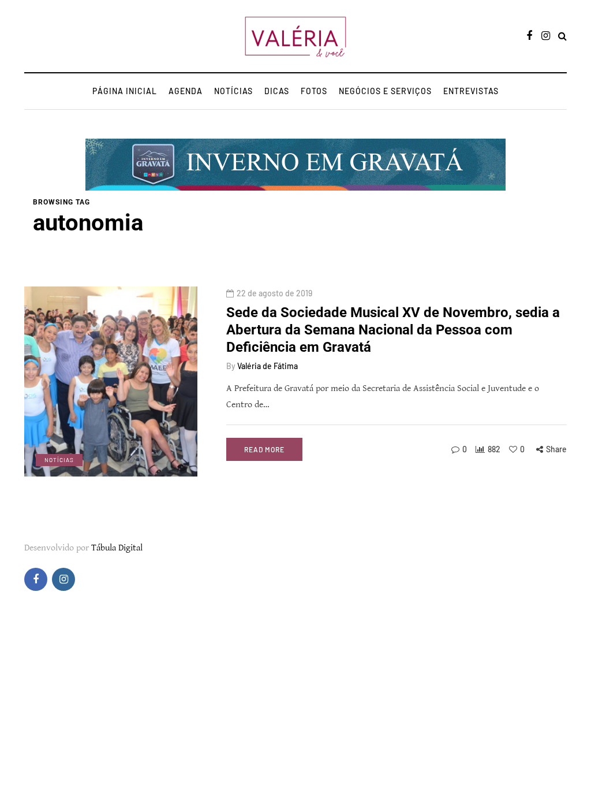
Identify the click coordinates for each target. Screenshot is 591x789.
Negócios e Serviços (385, 91)
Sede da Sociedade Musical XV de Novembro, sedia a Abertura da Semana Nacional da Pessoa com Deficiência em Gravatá (393, 329)
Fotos (314, 91)
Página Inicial (124, 91)
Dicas (276, 91)
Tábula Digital (117, 547)
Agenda (186, 91)
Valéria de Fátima (267, 366)
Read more (264, 449)
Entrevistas (471, 91)
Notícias (233, 91)
